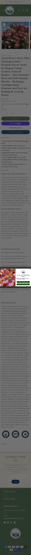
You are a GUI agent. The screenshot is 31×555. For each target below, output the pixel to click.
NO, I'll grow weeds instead (23, 284)
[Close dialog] (30, 269)
